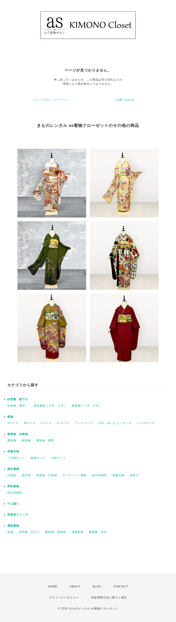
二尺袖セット (16, 457)
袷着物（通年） (17, 405)
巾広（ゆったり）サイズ (115, 423)
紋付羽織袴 (99, 475)
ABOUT (75, 586)
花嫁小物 (118, 475)
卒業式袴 (13, 451)
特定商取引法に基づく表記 (109, 597)
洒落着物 (77, 532)
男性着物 (13, 486)
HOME (52, 586)
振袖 (10, 416)
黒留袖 (11, 440)
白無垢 (11, 475)
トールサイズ (146, 423)
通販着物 (13, 525)
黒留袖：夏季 (45, 440)
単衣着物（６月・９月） (50, 405)
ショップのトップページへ (51, 99)
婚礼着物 (13, 468)
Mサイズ (29, 423)
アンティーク (84, 423)
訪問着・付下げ (29, 532)
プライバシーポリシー (64, 597)
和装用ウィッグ (17, 514)
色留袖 (26, 440)
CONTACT (120, 586)
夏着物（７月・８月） (87, 405)
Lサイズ (46, 423)
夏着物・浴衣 (98, 532)
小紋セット (58, 457)
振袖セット (38, 457)
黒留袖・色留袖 (17, 434)
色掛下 (134, 475)
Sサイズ (12, 423)
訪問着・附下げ (17, 399)
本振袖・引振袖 (46, 475)
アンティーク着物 (74, 475)
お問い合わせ (125, 99)
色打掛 (26, 475)
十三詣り (13, 503)
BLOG (97, 586)
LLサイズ (63, 423)
